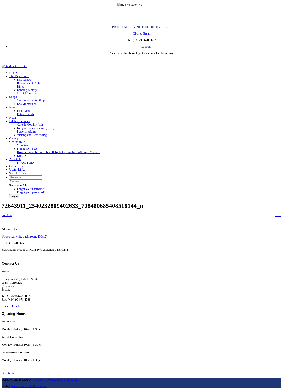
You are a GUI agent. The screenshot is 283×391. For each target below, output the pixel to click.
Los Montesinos (26, 103)
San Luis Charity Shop (31, 100)
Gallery (13, 138)
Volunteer (23, 145)
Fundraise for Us (27, 148)
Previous (7, 215)
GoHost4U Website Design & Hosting (55, 379)
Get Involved (17, 141)
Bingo (20, 86)
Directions (8, 373)
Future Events (25, 114)
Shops (13, 97)
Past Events (24, 110)
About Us (15, 159)
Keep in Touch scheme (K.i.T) (35, 128)
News (12, 117)
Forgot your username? (31, 189)
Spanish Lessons (27, 93)
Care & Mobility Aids (30, 124)
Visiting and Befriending (32, 135)
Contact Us (16, 166)
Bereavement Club (28, 83)
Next (278, 215)
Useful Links (17, 169)
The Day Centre (19, 76)
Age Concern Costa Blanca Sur (27, 386)
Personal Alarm (26, 131)
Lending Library (27, 90)
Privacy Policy (26, 162)
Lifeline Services (19, 121)
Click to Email (141, 33)
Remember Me (18, 185)
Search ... (15, 173)
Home (13, 72)
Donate (21, 155)
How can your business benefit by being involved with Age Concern (58, 152)
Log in (14, 196)
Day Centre (24, 79)
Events (13, 107)
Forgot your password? (31, 192)
